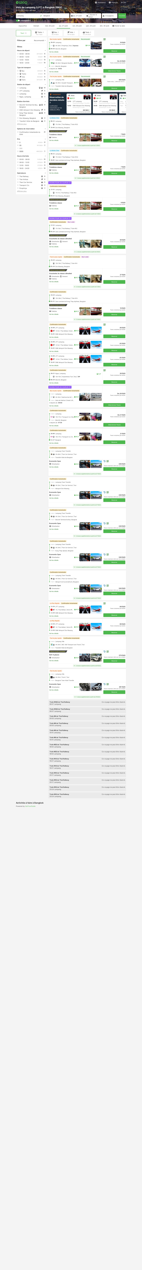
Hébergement (26, 20)
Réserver (114, 51)
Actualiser (122, 15)
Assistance (101, 2)
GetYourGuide (30, 806)
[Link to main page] (21, 2)
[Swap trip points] (41, 15)
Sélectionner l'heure (114, 71)
